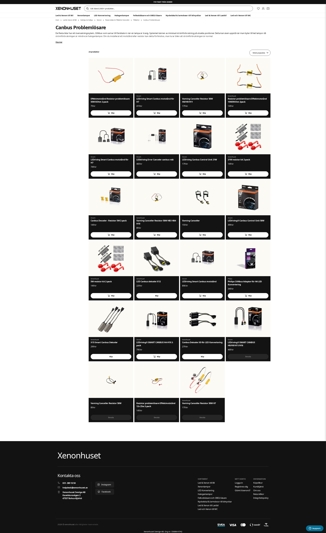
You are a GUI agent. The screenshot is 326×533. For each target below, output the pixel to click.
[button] (87, 8)
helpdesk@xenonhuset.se (75, 487)
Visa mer (59, 42)
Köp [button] (156, 295)
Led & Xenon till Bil (64, 15)
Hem (57, 20)
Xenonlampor (83, 15)
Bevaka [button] (248, 356)
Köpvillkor (258, 482)
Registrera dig (241, 486)
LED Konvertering (102, 15)
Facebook (106, 491)
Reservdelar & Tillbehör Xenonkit (117, 20)
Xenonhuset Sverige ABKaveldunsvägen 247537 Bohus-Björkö (74, 495)
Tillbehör (136, 20)
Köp (112, 113)
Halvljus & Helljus (86, 20)
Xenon (99, 20)
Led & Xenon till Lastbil (216, 15)
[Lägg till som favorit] (258, 8)
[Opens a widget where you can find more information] (314, 528)
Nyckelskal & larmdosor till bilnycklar (183, 15)
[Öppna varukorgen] (268, 8)
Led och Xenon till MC (240, 15)
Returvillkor (258, 494)
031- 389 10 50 (69, 483)
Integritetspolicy (260, 498)
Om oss (256, 490)
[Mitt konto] (263, 8)
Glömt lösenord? (242, 490)
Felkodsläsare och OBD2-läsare (147, 15)
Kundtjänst (258, 486)
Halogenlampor (121, 15)
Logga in (239, 482)
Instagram (106, 484)
